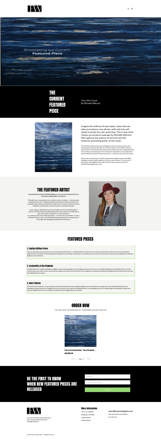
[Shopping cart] (132, 9)
